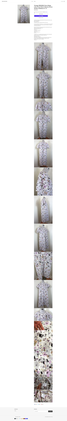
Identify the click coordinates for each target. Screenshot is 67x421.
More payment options (41, 17)
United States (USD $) (17, 416)
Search (15, 410)
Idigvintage (4, 1)
